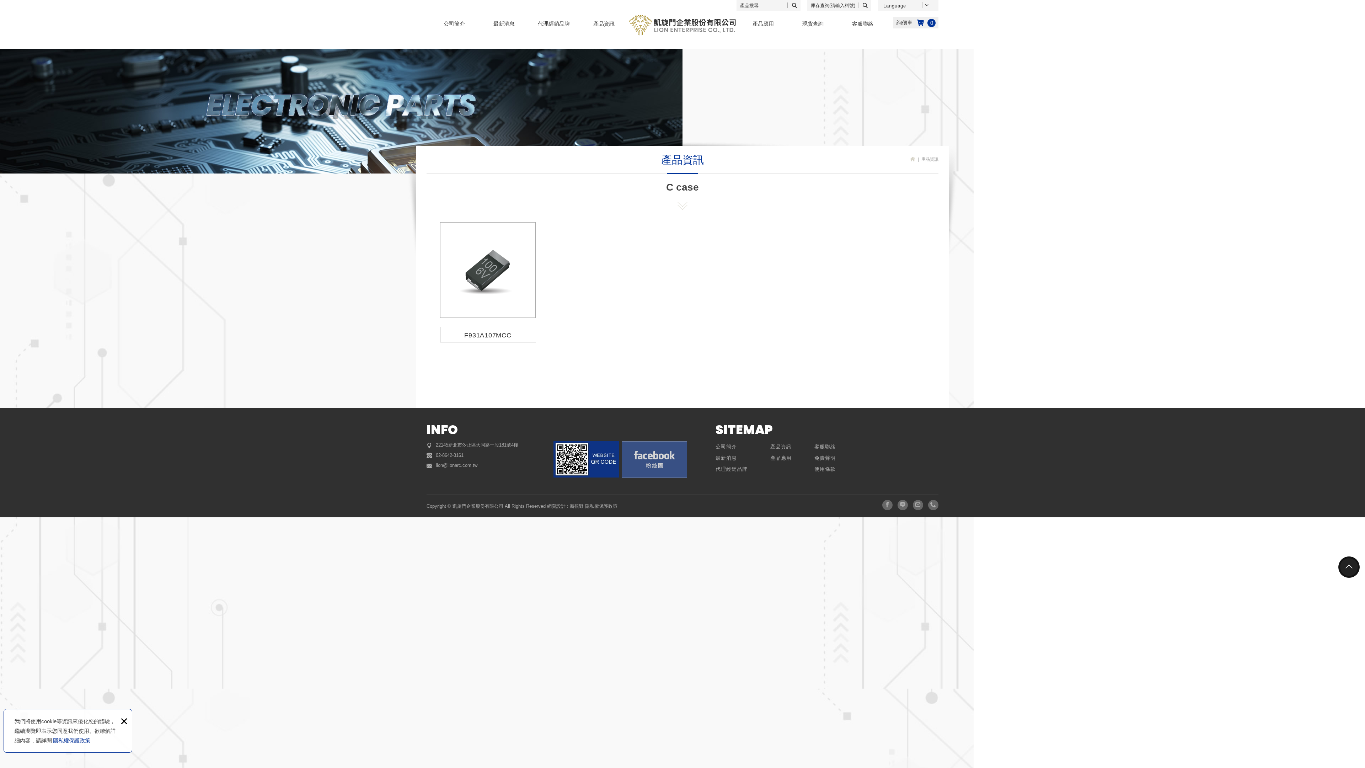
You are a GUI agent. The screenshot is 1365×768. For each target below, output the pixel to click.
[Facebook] (887, 505)
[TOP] (1349, 567)
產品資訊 (604, 24)
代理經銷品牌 (554, 24)
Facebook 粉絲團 (654, 459)
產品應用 (763, 24)
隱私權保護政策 (71, 740)
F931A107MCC (488, 281)
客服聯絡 (862, 24)
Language (894, 6)
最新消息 (504, 24)
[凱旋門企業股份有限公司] (682, 25)
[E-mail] (918, 505)
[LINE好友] (903, 505)
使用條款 (825, 469)
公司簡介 (454, 24)
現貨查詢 (813, 24)
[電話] (933, 505)
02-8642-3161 (450, 455)
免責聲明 (825, 458)
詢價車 (915, 22)
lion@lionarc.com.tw (456, 465)
